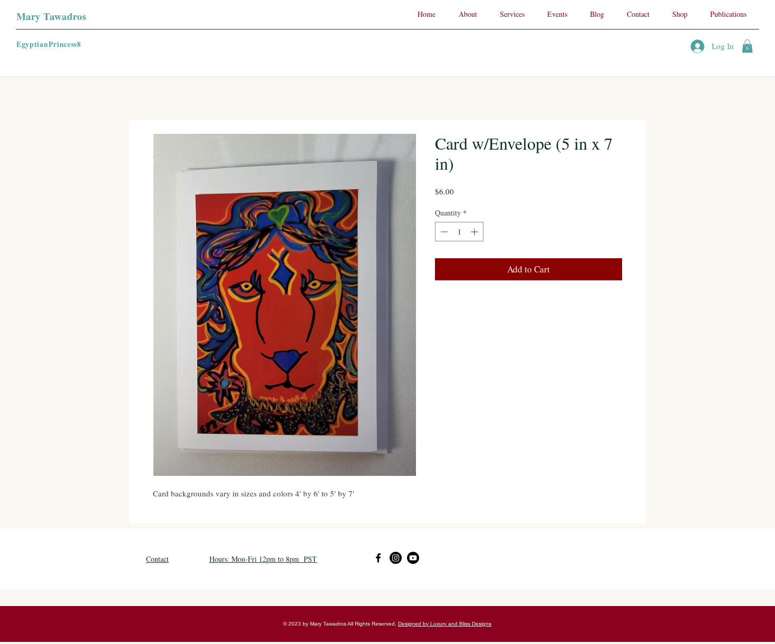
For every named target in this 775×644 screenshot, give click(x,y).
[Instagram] (396, 558)
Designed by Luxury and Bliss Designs (444, 624)
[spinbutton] (459, 231)
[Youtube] (413, 558)
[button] (747, 46)
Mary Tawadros (51, 16)
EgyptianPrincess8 (48, 44)
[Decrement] (443, 231)
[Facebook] (378, 558)
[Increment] (475, 231)
